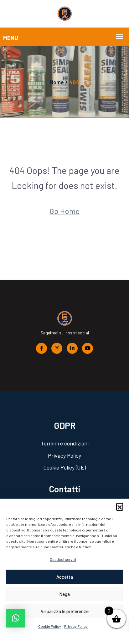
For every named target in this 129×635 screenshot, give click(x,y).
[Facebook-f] (41, 347)
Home (57, 82)
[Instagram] (56, 347)
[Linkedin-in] (72, 347)
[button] (119, 506)
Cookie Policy (49, 626)
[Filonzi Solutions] (64, 13)
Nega (64, 594)
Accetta (64, 577)
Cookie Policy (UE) (64, 467)
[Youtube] (87, 347)
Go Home (64, 211)
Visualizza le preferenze (65, 611)
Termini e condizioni (65, 443)
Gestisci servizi (63, 559)
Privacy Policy (76, 626)
